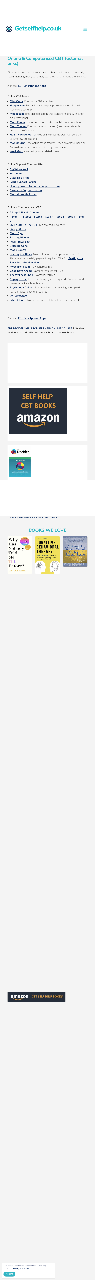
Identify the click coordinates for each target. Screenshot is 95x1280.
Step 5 (61, 216)
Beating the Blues (21, 254)
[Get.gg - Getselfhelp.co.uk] (47, 29)
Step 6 (71, 216)
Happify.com (17, 105)
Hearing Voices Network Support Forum (35, 186)
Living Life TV (18, 229)
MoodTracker (18, 126)
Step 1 (16, 216)
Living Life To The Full (23, 225)
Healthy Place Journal (23, 134)
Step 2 (27, 216)
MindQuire (16, 101)
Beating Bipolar (19, 237)
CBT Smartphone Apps (32, 86)
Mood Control (18, 250)
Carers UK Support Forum (26, 190)
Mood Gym (16, 233)
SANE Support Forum (23, 182)
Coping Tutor (18, 279)
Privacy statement (21, 1268)
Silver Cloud (17, 300)
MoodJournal (18, 143)
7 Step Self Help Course (24, 212)
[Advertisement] (47, 38)
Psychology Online (21, 287)
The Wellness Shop (21, 275)
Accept (9, 1274)
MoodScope (17, 113)
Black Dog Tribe (19, 177)
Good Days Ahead (21, 271)
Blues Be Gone (19, 246)
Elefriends (16, 173)
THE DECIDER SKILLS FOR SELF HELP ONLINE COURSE (40, 328)
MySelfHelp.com (20, 266)
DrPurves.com (18, 296)
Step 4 (49, 216)
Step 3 (38, 216)
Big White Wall (19, 169)
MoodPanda (17, 122)
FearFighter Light (20, 241)
